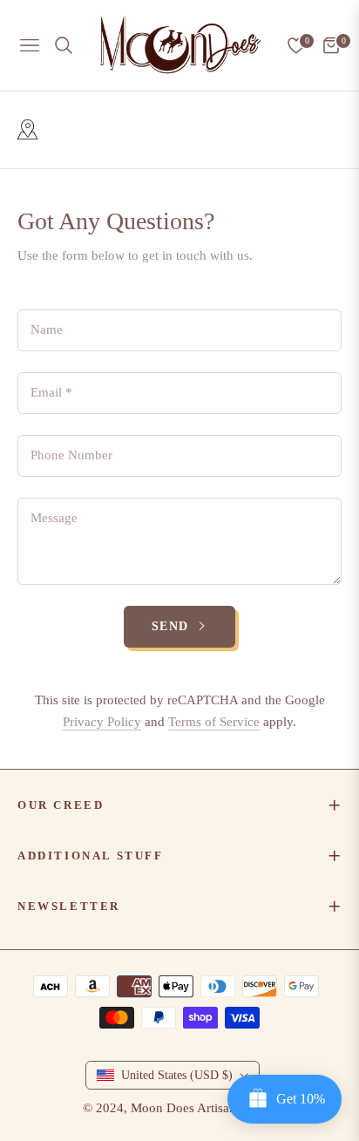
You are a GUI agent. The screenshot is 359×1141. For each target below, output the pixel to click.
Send (172, 626)
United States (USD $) (177, 1075)
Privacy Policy (102, 722)
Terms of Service (214, 722)
